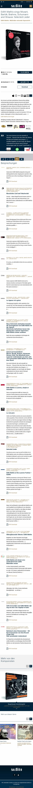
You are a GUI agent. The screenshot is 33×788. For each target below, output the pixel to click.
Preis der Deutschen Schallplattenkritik (19, 188)
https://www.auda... (12, 470)
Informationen (20, 787)
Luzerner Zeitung (11, 319)
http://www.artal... (17, 411)
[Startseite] (16, 5)
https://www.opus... (17, 502)
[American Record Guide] (3, 275)
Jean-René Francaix (5, 743)
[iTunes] (22, 95)
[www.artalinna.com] (3, 409)
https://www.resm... (12, 385)
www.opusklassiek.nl (13, 499)
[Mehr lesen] (11, 178)
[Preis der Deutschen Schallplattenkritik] (3, 188)
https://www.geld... (12, 603)
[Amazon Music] (19, 95)
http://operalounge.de (13, 556)
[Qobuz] (27, 95)
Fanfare (9, 167)
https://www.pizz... (12, 629)
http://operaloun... (12, 558)
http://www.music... (26, 238)
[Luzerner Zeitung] (3, 320)
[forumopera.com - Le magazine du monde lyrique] (3, 444)
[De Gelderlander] (3, 601)
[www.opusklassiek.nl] (3, 499)
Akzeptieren (12, 787)
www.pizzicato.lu (11, 627)
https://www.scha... (12, 191)
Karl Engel (11, 116)
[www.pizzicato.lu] (3, 626)
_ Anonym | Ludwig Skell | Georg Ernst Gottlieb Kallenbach (16, 706)
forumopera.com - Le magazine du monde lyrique (18, 445)
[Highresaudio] (24, 95)
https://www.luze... (12, 322)
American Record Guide (13, 275)
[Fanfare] (3, 167)
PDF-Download (13, 181)
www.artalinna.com (12, 408)
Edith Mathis (4, 116)
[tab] (3, 159)
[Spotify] (16, 95)
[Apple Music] (13, 95)
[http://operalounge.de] (3, 556)
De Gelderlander (11, 601)
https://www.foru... (12, 447)
